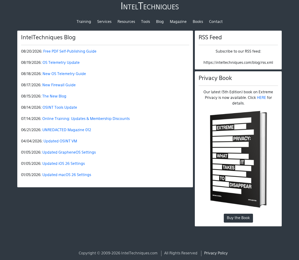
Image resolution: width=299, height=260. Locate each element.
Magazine (178, 22)
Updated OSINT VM (60, 141)
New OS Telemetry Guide (64, 74)
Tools (145, 22)
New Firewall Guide (59, 85)
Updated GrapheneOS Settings (69, 153)
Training (84, 22)
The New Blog (54, 96)
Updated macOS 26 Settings (66, 175)
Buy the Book (238, 218)
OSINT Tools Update (60, 108)
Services (104, 22)
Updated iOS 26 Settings (63, 164)
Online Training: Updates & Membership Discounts (86, 119)
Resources (126, 22)
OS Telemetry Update (61, 63)
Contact (216, 22)
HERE (261, 98)
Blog (160, 22)
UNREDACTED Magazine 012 (66, 130)
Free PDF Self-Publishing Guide (69, 52)
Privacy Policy (216, 253)
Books (198, 22)
